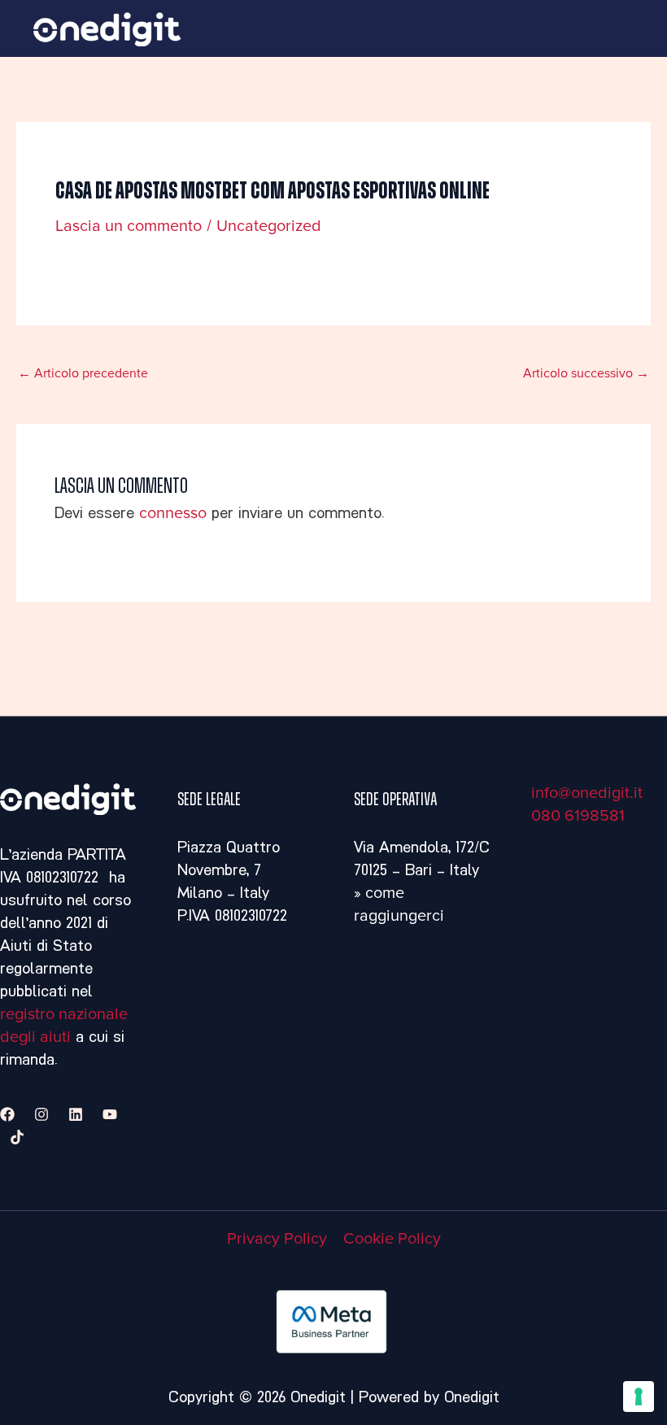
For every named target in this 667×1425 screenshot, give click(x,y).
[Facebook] (7, 1114)
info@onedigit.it (587, 793)
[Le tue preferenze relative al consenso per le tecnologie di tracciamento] (638, 1396)
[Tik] (17, 1137)
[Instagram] (41, 1114)
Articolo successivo (586, 373)
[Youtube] (109, 1114)
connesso (173, 513)
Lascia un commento (128, 226)
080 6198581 (578, 816)
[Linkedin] (75, 1114)
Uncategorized (268, 226)
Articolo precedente (83, 373)
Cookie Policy (392, 1239)
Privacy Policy (277, 1239)
